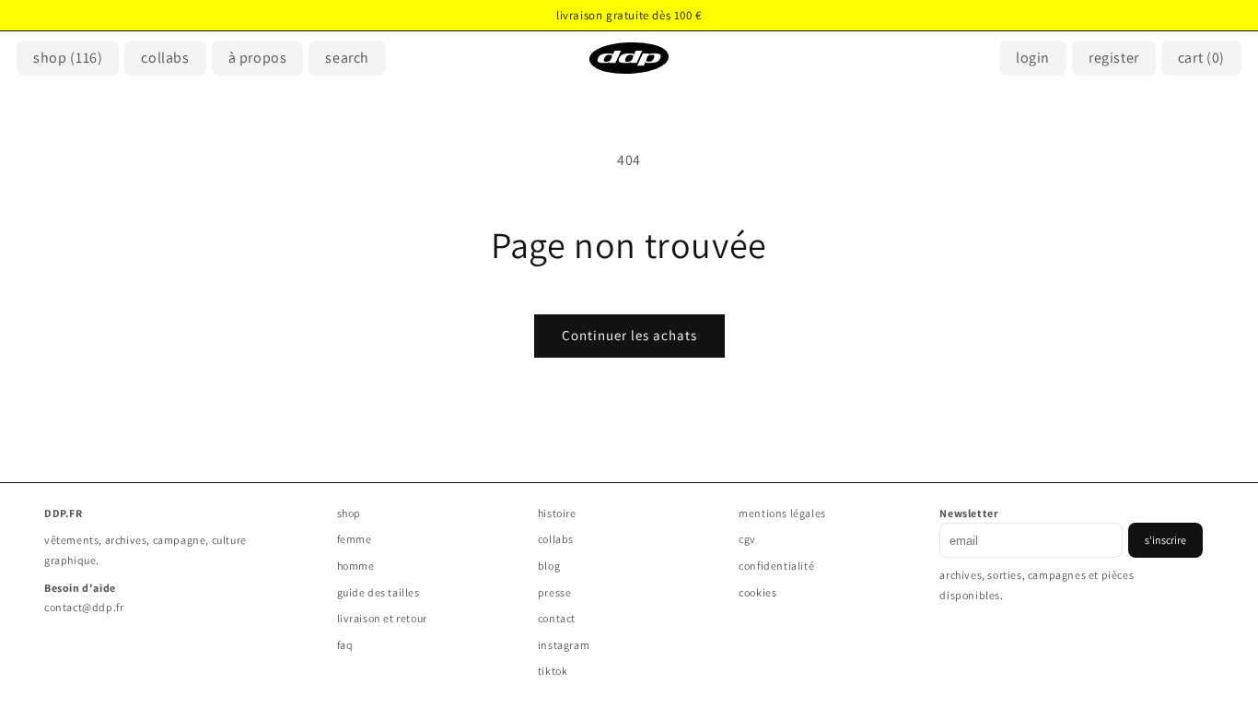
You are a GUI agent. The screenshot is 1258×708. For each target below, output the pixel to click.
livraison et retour (382, 618)
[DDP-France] (629, 58)
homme (356, 565)
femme (354, 539)
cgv (747, 539)
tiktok (553, 671)
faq (345, 645)
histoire (557, 513)
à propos (257, 57)
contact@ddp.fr (83, 607)
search (347, 57)
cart (1201, 57)
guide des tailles (378, 592)
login (1033, 57)
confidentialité (776, 565)
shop (67, 57)
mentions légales (782, 513)
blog (549, 565)
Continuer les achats (629, 335)
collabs (556, 539)
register (1114, 57)
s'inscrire (1165, 540)
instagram (563, 645)
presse (555, 592)
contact (557, 618)
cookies (757, 592)
